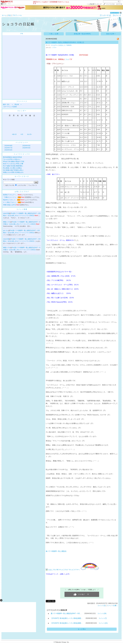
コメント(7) (103, 618)
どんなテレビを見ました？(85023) (61, 45)
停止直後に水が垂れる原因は (12, 168)
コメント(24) (101, 613)
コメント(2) (101, 605)
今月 (22, 134)
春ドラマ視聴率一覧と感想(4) (56, 551)
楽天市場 (119, 4)
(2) (83, 42)
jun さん (5, 230)
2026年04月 (26, 148)
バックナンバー (22, 142)
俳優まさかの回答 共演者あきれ (13, 172)
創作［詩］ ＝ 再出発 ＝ (12, 104)
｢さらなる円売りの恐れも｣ (11, 159)
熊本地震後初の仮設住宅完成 (12, 157)
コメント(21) (103, 623)
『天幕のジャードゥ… (10, 197)
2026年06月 (8, 150)
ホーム (4, 15)
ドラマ (54, 47)
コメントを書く (112, 605)
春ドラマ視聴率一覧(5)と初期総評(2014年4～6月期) (64, 42)
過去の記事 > (110, 34)
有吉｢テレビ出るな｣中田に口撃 (13, 164)
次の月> (29, 134)
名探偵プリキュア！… (10, 195)
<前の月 (14, 134)
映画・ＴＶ (7, 4)
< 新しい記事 (53, 34)
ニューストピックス (22, 154)
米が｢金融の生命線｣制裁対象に (13, 166)
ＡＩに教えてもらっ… (10, 202)
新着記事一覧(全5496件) (82, 34)
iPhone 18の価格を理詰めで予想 (13, 161)
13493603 (114, 13)
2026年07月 (8, 148)
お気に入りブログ (22, 191)
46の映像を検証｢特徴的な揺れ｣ (13, 170)
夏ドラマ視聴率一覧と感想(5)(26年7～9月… (66, 613)
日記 (9, 15)
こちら (67, 59)
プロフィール (17, 15)
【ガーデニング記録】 (10, 106)
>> (94, 4)
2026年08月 (8, 145)
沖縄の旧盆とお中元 (9, 205)
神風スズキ (6, 222)
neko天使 (6, 213)
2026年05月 (26, 145)
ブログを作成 (110, 4)
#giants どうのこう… (10, 200)
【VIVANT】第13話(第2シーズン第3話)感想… (67, 623)
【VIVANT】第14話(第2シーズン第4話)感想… (67, 618)
